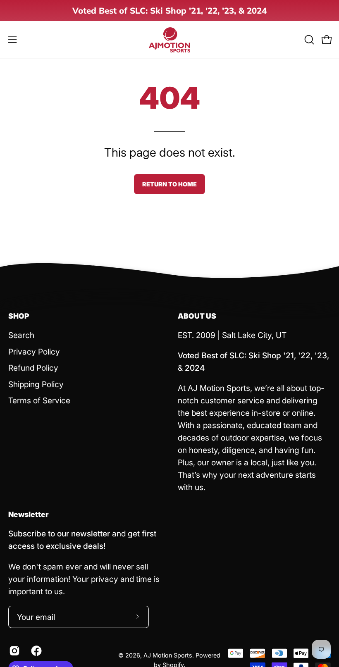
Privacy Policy (34, 351)
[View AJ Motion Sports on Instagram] (13, 650)
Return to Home (169, 184)
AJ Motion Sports (167, 655)
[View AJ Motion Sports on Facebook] (35, 650)
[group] (169, 10)
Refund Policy (33, 368)
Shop (18, 316)
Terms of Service (39, 400)
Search (21, 335)
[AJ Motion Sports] (169, 39)
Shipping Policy (36, 384)
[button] (308, 39)
